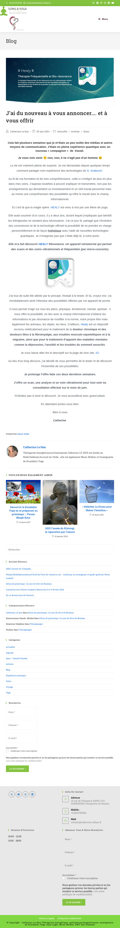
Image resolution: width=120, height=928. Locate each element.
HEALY (55, 207)
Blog (8, 669)
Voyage (9, 686)
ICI (97, 352)
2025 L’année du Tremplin (18, 568)
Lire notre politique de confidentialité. (24, 760)
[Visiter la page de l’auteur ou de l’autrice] (12, 451)
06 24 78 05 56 (15, 3)
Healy (84, 324)
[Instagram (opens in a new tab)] (105, 3)
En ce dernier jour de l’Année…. (20, 595)
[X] (12, 794)
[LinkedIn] (32, 794)
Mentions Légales (47, 918)
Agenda (9, 652)
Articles (75, 131)
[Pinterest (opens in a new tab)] (101, 3)
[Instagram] (25, 794)
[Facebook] (19, 794)
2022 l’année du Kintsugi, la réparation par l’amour (60, 530)
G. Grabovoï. (95, 170)
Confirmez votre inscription (23, 750)
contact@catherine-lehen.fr (38, 3)
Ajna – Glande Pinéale (16, 658)
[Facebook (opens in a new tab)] (97, 3)
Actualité (62, 131)
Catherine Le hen (19, 131)
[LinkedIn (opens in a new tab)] (109, 3)
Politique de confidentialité (69, 918)
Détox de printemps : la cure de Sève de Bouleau (29, 583)
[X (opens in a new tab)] (93, 3)
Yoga (8, 692)
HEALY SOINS (23, 434)
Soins (86, 131)
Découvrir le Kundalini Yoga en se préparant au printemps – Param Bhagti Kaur (23, 512)
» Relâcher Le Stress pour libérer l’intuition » (97, 508)
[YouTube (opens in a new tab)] (112, 3)
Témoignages (36, 623)
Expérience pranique (16, 675)
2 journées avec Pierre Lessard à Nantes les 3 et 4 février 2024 (35, 589)
